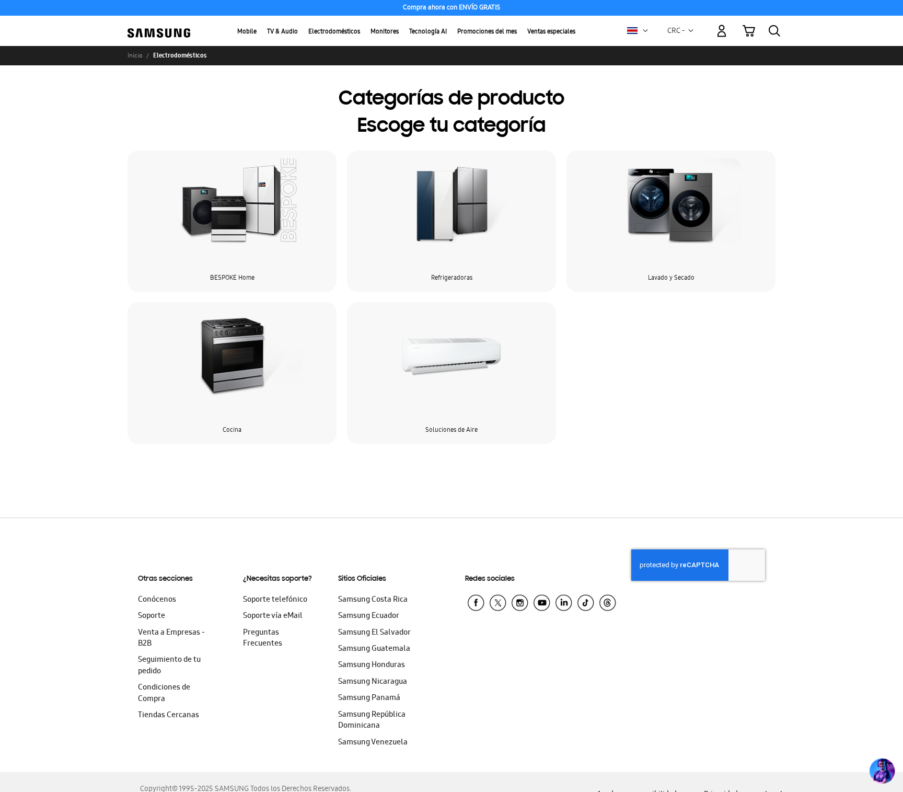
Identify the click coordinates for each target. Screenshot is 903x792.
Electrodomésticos (334, 32)
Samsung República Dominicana (372, 720)
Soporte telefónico (275, 600)
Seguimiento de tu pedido (169, 666)
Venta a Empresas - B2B (171, 638)
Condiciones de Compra (164, 693)
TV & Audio (282, 32)
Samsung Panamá (369, 698)
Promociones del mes (487, 32)
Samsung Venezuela (373, 743)
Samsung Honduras (371, 665)
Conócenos (157, 600)
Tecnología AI (428, 32)
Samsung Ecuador (368, 616)
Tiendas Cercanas (168, 715)
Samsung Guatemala (374, 649)
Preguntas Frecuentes (262, 638)
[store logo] (159, 25)
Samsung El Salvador (374, 633)
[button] (645, 31)
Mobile (247, 32)
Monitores (385, 32)
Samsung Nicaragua (372, 682)
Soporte (151, 616)
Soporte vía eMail (273, 616)
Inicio (135, 55)
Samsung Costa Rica (373, 600)
